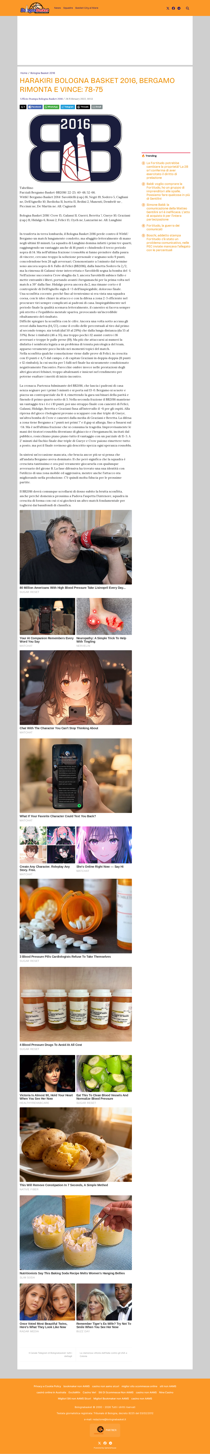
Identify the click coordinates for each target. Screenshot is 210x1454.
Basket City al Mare (86, 7)
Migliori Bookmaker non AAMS (111, 1398)
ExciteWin (74, 1392)
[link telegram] (179, 7)
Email (98, 107)
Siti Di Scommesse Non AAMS (116, 1392)
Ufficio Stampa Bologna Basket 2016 (41, 98)
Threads (85, 107)
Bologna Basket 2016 (42, 73)
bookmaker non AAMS (76, 1386)
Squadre (68, 7)
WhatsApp (53, 107)
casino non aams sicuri (105, 1386)
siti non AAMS (168, 1386)
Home (23, 73)
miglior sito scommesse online (139, 1386)
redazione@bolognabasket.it (109, 1419)
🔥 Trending (149, 155)
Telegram (68, 107)
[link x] (168, 7)
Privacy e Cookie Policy (47, 1386)
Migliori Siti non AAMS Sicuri (74, 1398)
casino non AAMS (146, 1392)
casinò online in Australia (51, 1392)
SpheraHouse (110, 1448)
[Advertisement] (105, 43)
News (57, 7)
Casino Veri (89, 1392)
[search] (187, 7)
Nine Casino (166, 1392)
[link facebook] (173, 7)
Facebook (36, 107)
